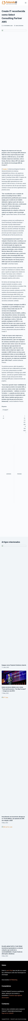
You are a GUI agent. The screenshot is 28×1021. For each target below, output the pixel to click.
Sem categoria (19, 25)
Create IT (5, 169)
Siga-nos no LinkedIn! (8, 1013)
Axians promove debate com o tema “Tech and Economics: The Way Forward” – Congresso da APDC (14, 689)
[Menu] (25, 2)
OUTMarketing (13, 980)
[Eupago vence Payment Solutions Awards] (14, 604)
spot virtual (10, 970)
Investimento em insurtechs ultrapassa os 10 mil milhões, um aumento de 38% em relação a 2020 (13, 818)
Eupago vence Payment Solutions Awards (14, 665)
